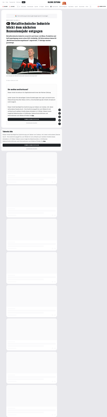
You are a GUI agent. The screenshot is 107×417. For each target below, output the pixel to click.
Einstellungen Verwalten (31, 122)
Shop (7, 2)
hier (33, 115)
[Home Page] (54, 2)
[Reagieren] (59, 110)
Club (3, 2)
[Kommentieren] (59, 113)
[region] (54, 7)
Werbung (18, 2)
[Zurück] (18, 6)
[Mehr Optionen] (59, 124)
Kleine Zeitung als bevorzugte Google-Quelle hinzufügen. (32, 16)
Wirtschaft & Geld (12, 20)
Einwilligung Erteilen (31, 119)
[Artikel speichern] (59, 117)
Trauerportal (12, 2)
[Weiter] (90, 6)
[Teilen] (59, 120)
